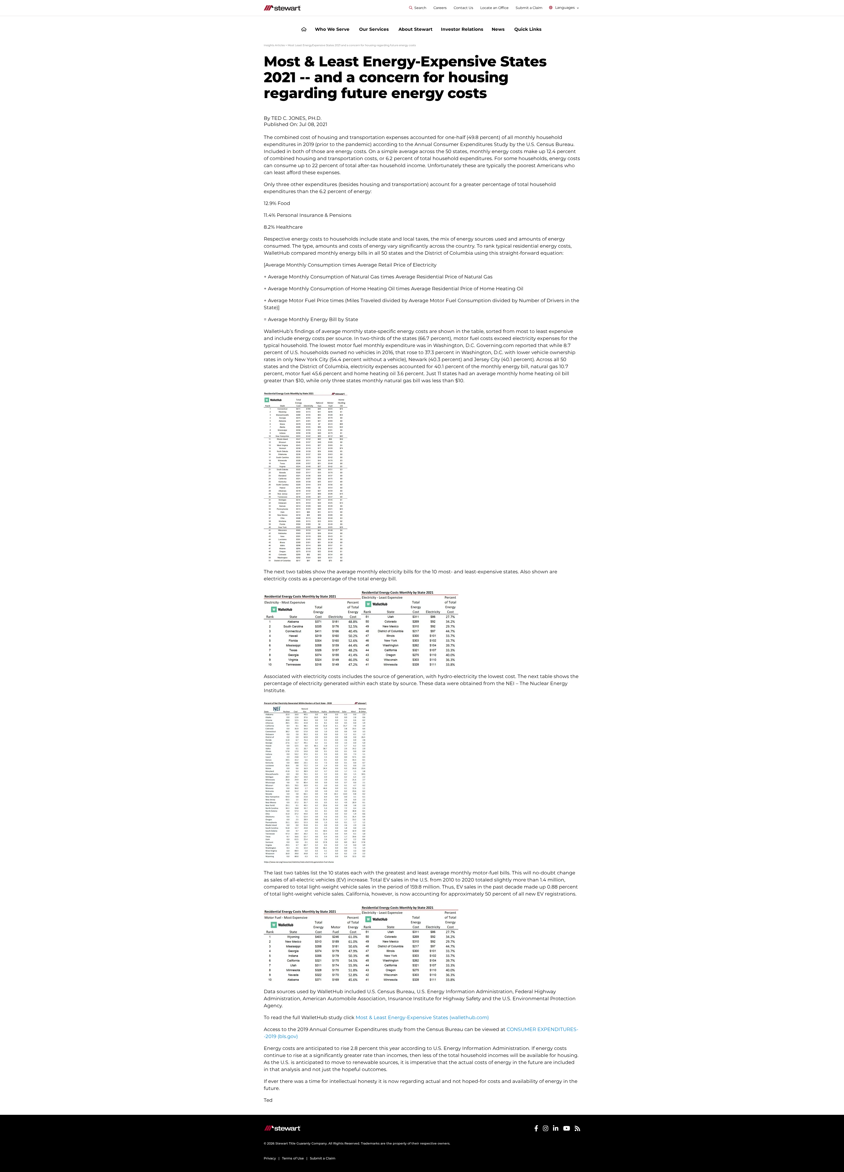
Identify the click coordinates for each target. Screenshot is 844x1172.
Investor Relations (462, 29)
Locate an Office (494, 8)
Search (420, 8)
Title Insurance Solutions (475, 1124)
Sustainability (517, 1124)
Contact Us (463, 8)
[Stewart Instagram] (545, 1150)
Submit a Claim (529, 8)
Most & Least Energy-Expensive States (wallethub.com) (422, 1017)
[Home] (304, 30)
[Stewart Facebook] (536, 1150)
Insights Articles (274, 45)
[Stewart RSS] (577, 1150)
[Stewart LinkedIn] (555, 1150)
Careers (440, 8)
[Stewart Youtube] (566, 1150)
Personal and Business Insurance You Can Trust (397, 1124)
